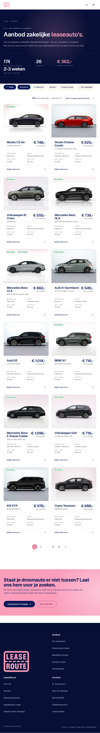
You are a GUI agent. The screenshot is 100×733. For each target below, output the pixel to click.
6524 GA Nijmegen (60, 691)
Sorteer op (57, 98)
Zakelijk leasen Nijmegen (14, 711)
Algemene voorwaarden (86, 727)
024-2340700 (46, 604)
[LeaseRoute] (6, 4)
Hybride (52, 87)
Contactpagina (58, 711)
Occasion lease (67, 87)
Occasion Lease (58, 662)
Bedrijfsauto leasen (60, 655)
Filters (11, 87)
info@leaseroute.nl (60, 705)
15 (59, 547)
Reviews (7, 691)
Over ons (7, 684)
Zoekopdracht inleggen (19, 604)
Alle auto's (24, 87)
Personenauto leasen (61, 648)
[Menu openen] (93, 5)
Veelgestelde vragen (12, 705)
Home (6, 21)
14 (53, 547)
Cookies (72, 727)
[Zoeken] (87, 5)
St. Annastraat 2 (59, 684)
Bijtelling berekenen (12, 698)
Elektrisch (40, 87)
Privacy (64, 727)
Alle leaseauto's (58, 641)
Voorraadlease (86, 87)
